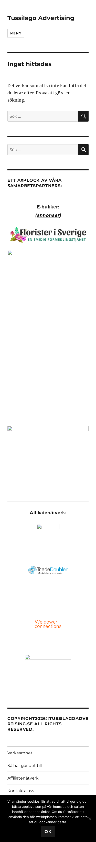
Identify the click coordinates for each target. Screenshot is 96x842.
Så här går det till (24, 765)
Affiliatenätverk (23, 778)
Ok (48, 831)
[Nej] (89, 818)
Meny (15, 33)
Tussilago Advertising (40, 18)
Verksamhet (20, 753)
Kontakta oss (20, 790)
